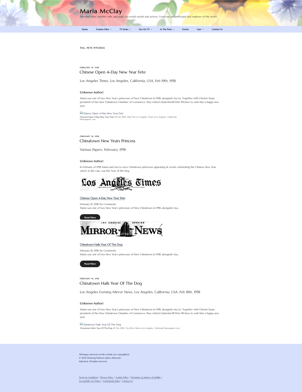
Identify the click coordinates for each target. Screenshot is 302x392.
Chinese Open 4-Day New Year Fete (113, 72)
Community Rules (111, 381)
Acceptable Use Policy (90, 381)
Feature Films (102, 29)
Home (85, 29)
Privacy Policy (106, 377)
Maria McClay (101, 11)
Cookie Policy (122, 377)
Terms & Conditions (88, 377)
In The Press (166, 29)
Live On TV (144, 29)
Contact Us (217, 29)
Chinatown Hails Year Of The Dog (101, 244)
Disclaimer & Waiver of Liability (146, 377)
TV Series (124, 29)
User (199, 29)
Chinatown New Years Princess (107, 140)
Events (185, 29)
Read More (90, 217)
